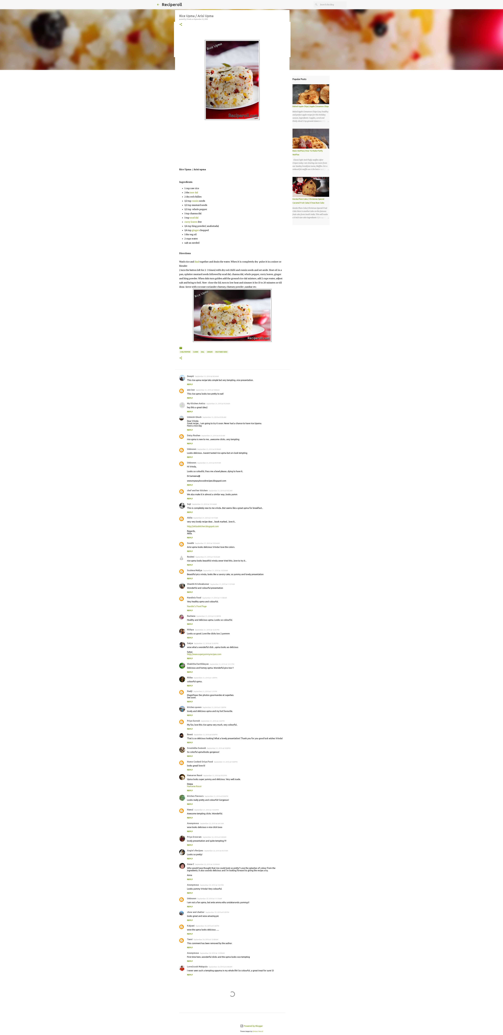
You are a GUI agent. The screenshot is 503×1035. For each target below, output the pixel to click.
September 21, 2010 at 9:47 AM (209, 463)
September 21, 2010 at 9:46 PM (225, 762)
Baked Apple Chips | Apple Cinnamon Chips (310, 106)
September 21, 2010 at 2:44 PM (213, 721)
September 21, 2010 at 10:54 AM (215, 570)
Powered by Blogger (253, 1026)
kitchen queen (194, 707)
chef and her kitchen (197, 490)
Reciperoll (172, 4)
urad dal (194, 217)
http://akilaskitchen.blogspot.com (203, 526)
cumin (195, 201)
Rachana (191, 616)
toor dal (194, 192)
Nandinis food (194, 597)
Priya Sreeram (194, 837)
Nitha (190, 677)
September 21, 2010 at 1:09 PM (205, 678)
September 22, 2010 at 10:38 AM (207, 864)
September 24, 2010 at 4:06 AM (220, 967)
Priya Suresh (193, 721)
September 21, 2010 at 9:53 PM (215, 775)
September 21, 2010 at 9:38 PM (219, 748)
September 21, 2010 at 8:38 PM (205, 734)
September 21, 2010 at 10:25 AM (207, 557)
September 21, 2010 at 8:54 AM (207, 376)
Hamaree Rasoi (194, 775)
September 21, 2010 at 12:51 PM (222, 664)
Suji (189, 504)
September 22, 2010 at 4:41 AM (212, 823)
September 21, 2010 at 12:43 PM (206, 643)
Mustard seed (221, 352)
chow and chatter (195, 912)
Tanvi (190, 939)
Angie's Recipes (195, 850)
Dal (202, 352)
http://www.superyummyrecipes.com (204, 654)
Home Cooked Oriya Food (200, 761)
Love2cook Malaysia (197, 966)
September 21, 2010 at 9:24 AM (218, 403)
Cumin (195, 352)
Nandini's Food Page (197, 606)
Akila (189, 518)
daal (197, 261)
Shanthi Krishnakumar (198, 584)
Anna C (190, 864)
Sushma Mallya (194, 570)
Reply (190, 384)
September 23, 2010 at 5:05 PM (217, 912)
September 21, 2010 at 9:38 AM (209, 449)
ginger (195, 230)
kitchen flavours (195, 796)
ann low (191, 390)
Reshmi (190, 557)
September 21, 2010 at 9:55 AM (220, 490)
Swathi (190, 543)
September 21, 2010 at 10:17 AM (205, 518)
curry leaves (190, 222)
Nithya (190, 629)
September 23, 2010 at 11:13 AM (209, 899)
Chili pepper (185, 352)
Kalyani (191, 926)
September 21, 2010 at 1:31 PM (205, 691)
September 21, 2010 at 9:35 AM (214, 417)
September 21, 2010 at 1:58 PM (214, 707)
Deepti (190, 376)
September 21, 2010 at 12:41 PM (207, 630)
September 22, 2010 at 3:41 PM (212, 885)
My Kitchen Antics (196, 403)
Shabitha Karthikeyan (198, 664)
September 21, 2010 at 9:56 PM (216, 796)
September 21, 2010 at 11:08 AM (214, 598)
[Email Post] (180, 349)
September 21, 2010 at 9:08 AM (208, 390)
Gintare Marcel (258, 1031)
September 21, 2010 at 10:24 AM (207, 543)
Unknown (191, 449)
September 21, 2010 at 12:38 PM (208, 616)
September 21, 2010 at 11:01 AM (222, 584)
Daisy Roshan (193, 435)
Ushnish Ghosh (194, 417)
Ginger (209, 352)
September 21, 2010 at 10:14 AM (204, 504)
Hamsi (190, 809)
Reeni (190, 734)
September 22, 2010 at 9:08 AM (214, 837)
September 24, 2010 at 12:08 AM (206, 939)
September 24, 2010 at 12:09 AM (212, 953)
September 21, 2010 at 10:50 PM (206, 810)
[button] (180, 24)
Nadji (189, 691)
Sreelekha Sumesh (196, 748)
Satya (190, 643)
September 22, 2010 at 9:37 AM (216, 851)
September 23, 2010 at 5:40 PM (207, 926)
